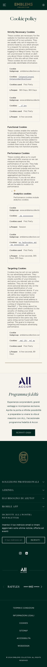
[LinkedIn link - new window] (27, 553)
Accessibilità (23, 638)
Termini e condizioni (23, 608)
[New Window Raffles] (13, 586)
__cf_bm (23, 106)
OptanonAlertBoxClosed (20, 79)
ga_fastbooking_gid (27, 242)
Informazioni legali (23, 616)
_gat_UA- (23, 341)
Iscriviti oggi (23, 433)
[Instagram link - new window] (20, 553)
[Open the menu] (5, 5)
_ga (26, 245)
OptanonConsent (26, 77)
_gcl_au (31, 341)
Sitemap (23, 631)
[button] (43, 482)
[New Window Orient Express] (31, 586)
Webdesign (23, 646)
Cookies (23, 623)
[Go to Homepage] (23, 5)
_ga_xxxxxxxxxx (26, 216)
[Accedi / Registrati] (43, 5)
